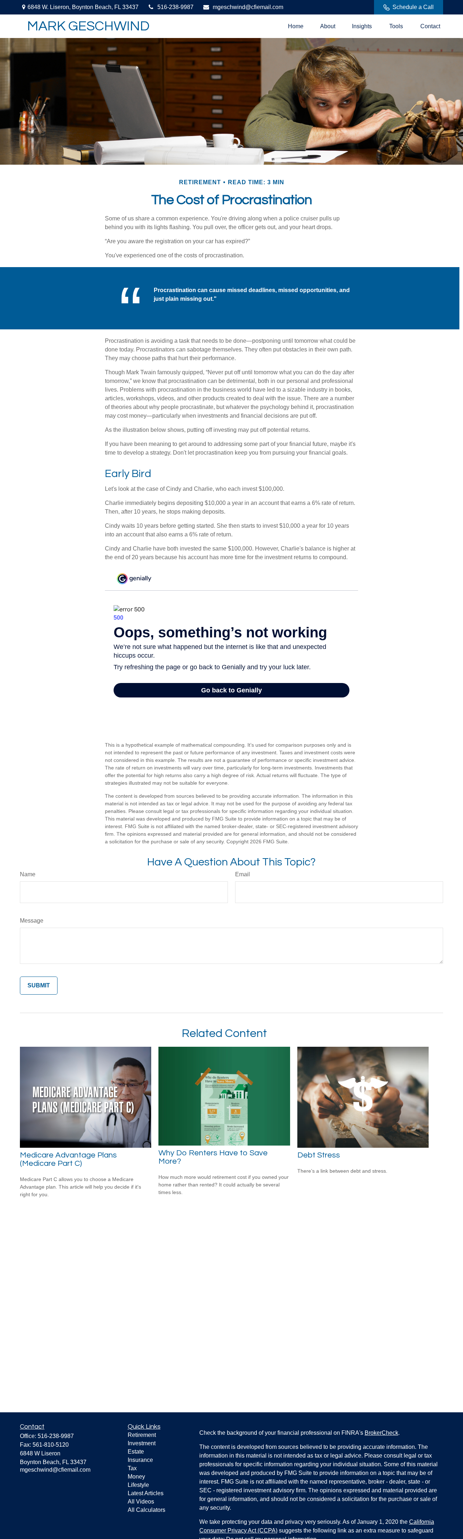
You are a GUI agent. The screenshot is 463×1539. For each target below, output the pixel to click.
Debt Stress (318, 1155)
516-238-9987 (175, 7)
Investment (142, 1443)
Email (242, 874)
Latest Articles (145, 1493)
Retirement (142, 1435)
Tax (132, 1468)
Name (27, 874)
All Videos (141, 1501)
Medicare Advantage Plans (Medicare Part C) (68, 1159)
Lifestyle (138, 1485)
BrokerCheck (381, 1433)
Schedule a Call (413, 7)
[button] (295, 26)
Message (31, 921)
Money (136, 1476)
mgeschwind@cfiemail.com (248, 7)
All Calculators (146, 1510)
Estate (136, 1452)
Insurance (140, 1460)
